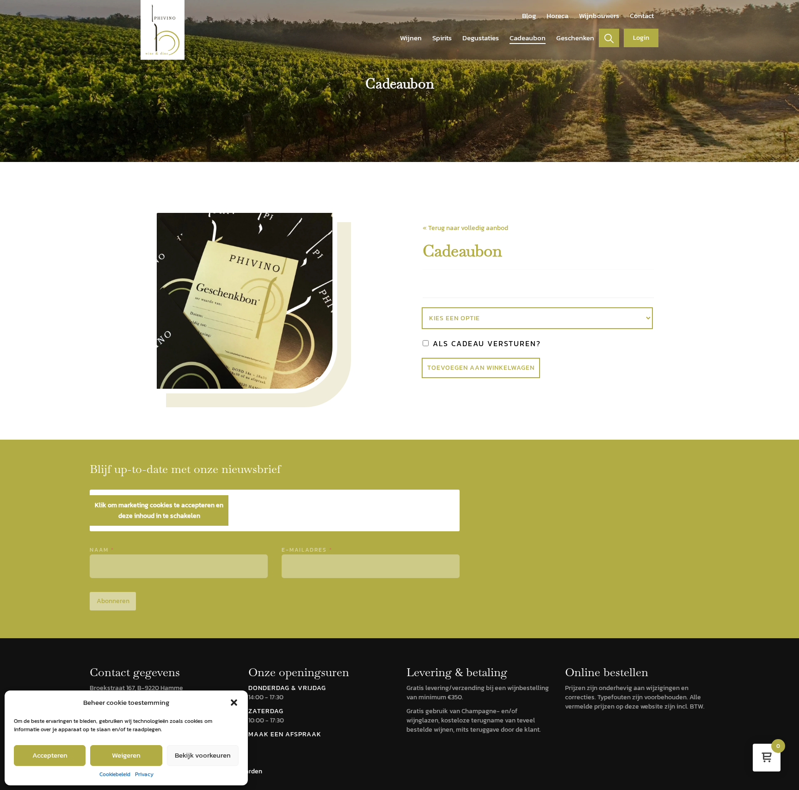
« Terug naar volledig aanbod (465, 228)
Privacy (144, 774)
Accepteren (50, 755)
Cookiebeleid (114, 774)
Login (641, 38)
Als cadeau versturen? (485, 343)
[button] (234, 702)
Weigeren (126, 755)
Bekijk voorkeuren (203, 755)
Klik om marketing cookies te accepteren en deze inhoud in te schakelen (159, 510)
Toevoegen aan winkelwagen (481, 368)
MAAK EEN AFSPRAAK (284, 734)
